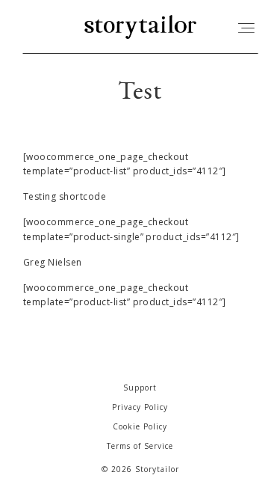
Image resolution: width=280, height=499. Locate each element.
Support (140, 387)
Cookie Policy (140, 426)
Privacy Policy (140, 407)
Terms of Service (140, 446)
